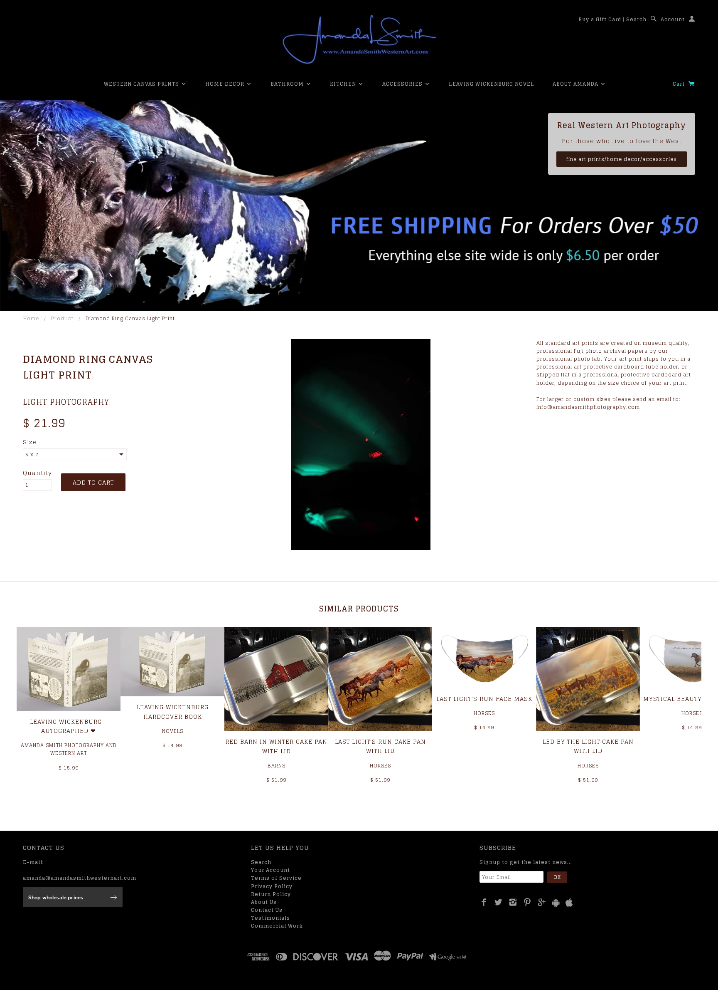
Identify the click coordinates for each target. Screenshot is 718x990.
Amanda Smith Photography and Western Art (69, 749)
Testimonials (270, 917)
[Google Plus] (542, 902)
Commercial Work (277, 925)
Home (31, 318)
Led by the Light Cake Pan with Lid (588, 746)
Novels (172, 731)
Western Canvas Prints (142, 83)
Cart (679, 83)
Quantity (37, 473)
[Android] (556, 903)
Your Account (270, 870)
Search (636, 19)
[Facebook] (483, 902)
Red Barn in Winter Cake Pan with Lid (276, 746)
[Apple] (569, 903)
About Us (264, 902)
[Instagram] (513, 902)
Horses (380, 765)
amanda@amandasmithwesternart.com (79, 878)
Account (673, 19)
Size (30, 442)
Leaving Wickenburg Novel (491, 83)
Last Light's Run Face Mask (484, 698)
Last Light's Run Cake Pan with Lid (380, 746)
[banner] (359, 39)
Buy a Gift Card (599, 19)
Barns (276, 765)
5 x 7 (32, 454)
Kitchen (344, 83)
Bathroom (287, 83)
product (62, 318)
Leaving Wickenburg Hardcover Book (173, 711)
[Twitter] (498, 902)
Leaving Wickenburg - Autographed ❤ (68, 726)
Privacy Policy (272, 886)
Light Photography (66, 401)
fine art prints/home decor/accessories (621, 159)
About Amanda (576, 83)
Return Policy (271, 894)
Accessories (403, 83)
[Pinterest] (527, 902)
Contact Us (267, 910)
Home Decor (225, 83)
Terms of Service (276, 878)
